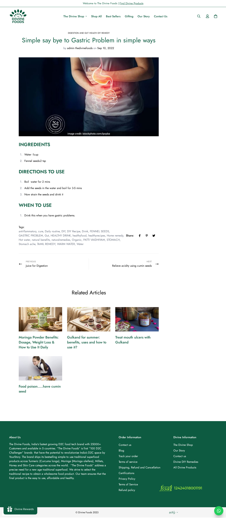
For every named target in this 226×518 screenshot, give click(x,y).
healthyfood (80, 235)
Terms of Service (128, 484)
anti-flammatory (27, 231)
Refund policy (127, 490)
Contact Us (160, 16)
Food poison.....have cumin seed (40, 389)
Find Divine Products (131, 3)
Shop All (96, 16)
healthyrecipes (96, 235)
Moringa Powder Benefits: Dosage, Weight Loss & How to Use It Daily (39, 342)
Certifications (126, 473)
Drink (85, 231)
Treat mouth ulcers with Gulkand (133, 340)
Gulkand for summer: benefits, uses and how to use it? (86, 342)
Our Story (144, 16)
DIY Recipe (73, 231)
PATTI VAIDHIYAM (94, 240)
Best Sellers (113, 16)
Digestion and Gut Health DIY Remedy (89, 33)
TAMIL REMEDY (46, 244)
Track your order (128, 456)
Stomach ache (27, 244)
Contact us (125, 445)
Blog (121, 450)
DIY (63, 231)
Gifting (129, 16)
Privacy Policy (127, 479)
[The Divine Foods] (18, 16)
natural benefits (41, 240)
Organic (77, 240)
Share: (130, 235)
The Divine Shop (73, 16)
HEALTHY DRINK (61, 235)
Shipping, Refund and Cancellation (139, 467)
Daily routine (52, 231)
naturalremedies (61, 240)
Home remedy (115, 235)
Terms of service (128, 462)
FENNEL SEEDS (99, 231)
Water (80, 244)
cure (40, 231)
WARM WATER (66, 244)
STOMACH (113, 240)
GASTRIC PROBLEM (31, 235)
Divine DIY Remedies (185, 462)
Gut (47, 235)
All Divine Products (184, 467)
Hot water (24, 240)
